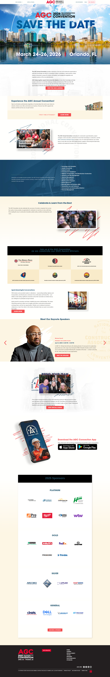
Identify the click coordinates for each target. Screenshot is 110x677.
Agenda (69, 652)
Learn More (64, 115)
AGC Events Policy (76, 670)
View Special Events (55, 407)
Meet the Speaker (63, 355)
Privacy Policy (67, 670)
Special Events (71, 653)
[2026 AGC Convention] (55, 2)
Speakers (69, 657)
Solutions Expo (71, 658)
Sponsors (69, 660)
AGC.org (79, 667)
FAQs (86, 2)
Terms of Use (84, 670)
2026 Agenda (18, 2)
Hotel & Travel (30, 2)
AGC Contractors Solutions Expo (66, 139)
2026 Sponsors (79, 2)
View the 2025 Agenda (55, 88)
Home (68, 650)
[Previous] (5, 343)
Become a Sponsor (55, 630)
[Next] (105, 343)
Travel (69, 655)
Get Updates (92, 2)
